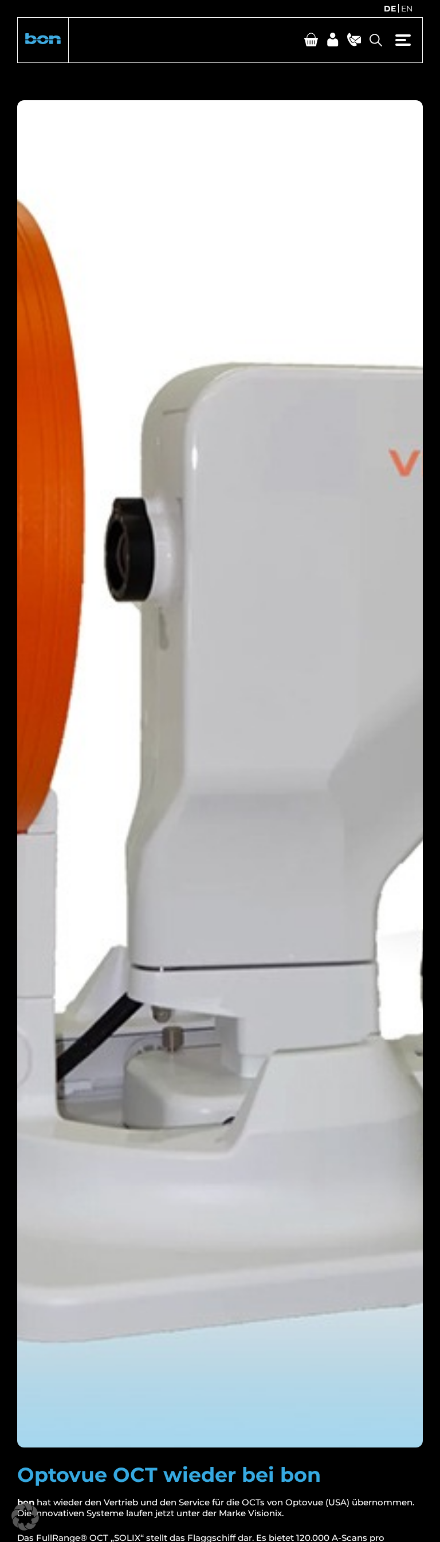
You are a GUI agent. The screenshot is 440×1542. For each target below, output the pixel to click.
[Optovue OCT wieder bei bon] (220, 773)
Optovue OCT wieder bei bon (169, 1474)
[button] (43, 40)
